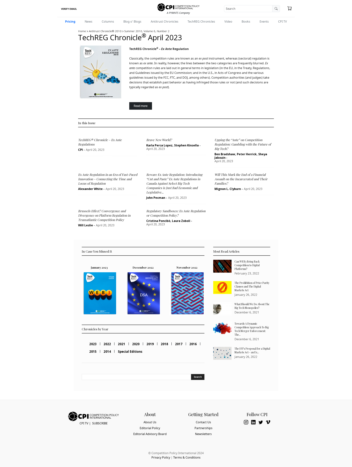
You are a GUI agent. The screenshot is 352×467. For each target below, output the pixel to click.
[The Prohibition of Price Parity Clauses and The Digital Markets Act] (222, 287)
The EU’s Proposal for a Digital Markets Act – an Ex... (252, 350)
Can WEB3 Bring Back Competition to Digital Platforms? (247, 265)
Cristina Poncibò (158, 221)
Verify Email (69, 8)
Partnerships (203, 428)
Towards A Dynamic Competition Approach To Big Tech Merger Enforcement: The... (251, 329)
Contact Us (203, 422)
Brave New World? (159, 140)
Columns (108, 21)
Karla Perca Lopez (159, 145)
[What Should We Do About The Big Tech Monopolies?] (222, 308)
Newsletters (203, 434)
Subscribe (100, 423)
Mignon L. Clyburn (227, 189)
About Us (150, 422)
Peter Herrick (247, 154)
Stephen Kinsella (186, 145)
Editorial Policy (150, 428)
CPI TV (282, 21)
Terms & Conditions (187, 457)
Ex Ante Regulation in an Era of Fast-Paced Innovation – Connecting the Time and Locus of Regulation (107, 179)
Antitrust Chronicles (164, 21)
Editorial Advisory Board (150, 434)
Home (82, 31)
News (88, 21)
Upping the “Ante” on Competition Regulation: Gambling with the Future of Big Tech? (242, 144)
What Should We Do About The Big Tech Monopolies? (252, 306)
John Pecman (155, 198)
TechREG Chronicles (201, 21)
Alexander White (90, 189)
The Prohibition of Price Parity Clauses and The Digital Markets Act (251, 286)
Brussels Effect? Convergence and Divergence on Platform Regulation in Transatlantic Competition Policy (104, 215)
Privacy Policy (160, 457)
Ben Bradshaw (224, 154)
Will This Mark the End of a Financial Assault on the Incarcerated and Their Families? (240, 179)
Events (264, 21)
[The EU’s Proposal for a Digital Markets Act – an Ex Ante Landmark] (222, 353)
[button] (289, 8)
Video (228, 21)
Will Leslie (85, 225)
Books (246, 21)
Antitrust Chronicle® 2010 (105, 31)
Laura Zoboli (181, 221)
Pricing (70, 21)
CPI (80, 150)
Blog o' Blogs (132, 21)
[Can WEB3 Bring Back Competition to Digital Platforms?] (222, 266)
